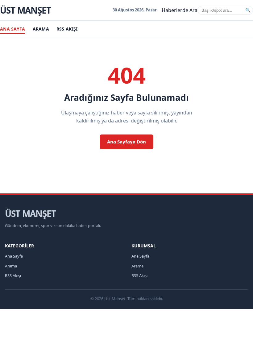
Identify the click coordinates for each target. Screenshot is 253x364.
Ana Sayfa (12, 29)
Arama (41, 29)
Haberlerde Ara (179, 10)
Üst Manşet (25, 10)
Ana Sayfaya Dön (126, 142)
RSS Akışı (67, 29)
